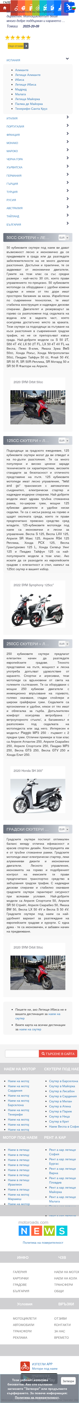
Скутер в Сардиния (63, 1096)
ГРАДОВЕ (20, 1284)
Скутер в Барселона (63, 1081)
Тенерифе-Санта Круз (31, 108)
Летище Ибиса (25, 84)
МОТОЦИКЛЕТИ (24, 1318)
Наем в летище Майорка (26, 1149)
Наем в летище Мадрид (25, 1159)
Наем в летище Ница (23, 1189)
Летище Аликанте (28, 74)
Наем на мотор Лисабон (25, 1119)
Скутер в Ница (59, 1116)
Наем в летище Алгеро (24, 1164)
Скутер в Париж (60, 1111)
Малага (20, 94)
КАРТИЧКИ (21, 1278)
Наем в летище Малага (25, 1154)
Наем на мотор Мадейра (26, 1129)
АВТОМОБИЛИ (23, 1324)
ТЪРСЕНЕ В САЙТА (59, 1053)
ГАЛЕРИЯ (20, 1272)
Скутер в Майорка (62, 1086)
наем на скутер (30, 1029)
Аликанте (22, 70)
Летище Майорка (27, 99)
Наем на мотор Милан (24, 1081)
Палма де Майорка (29, 103)
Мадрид (21, 89)
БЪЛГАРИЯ (21, 1291)
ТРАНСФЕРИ (22, 1331)
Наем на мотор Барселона (19, 1102)
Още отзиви (15, 46)
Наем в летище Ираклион (19, 1182)
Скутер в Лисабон (62, 1091)
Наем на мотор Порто (24, 1124)
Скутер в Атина (60, 1106)
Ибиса (19, 79)
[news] (43, 1227)
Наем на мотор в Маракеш (20, 1196)
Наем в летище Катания (25, 1170)
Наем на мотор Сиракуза (26, 1095)
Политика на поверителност (43, 1242)
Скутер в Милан (60, 1101)
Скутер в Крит (59, 1121)
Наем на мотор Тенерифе (19, 1112)
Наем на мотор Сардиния (19, 1088)
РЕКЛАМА (20, 1337)
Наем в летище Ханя (23, 1175)
